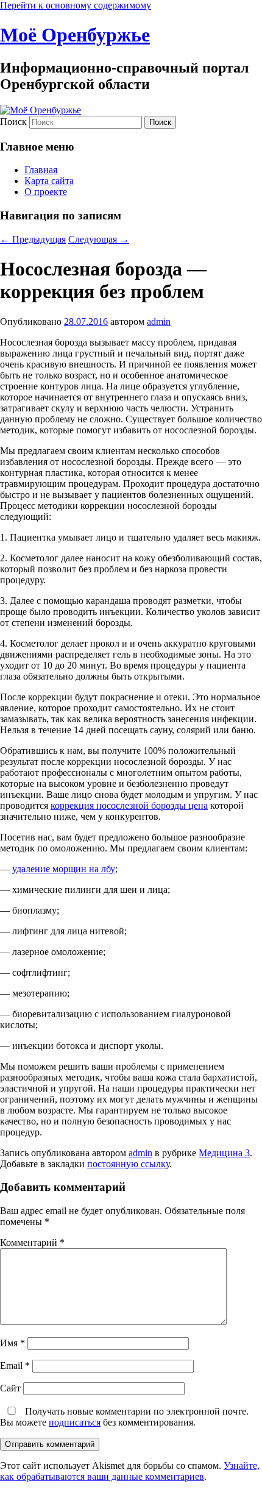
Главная (40, 170)
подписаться (75, 1422)
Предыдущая (33, 239)
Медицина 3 (224, 1153)
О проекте (45, 192)
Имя (12, 1343)
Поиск (13, 121)
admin (159, 321)
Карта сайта (49, 181)
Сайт (10, 1388)
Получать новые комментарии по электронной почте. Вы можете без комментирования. (124, 1416)
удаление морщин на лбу (63, 869)
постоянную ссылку (128, 1164)
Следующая (98, 239)
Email (15, 1365)
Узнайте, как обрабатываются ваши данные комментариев (130, 1471)
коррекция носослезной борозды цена (129, 805)
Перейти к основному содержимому (75, 5)
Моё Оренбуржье (75, 35)
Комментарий (32, 1242)
